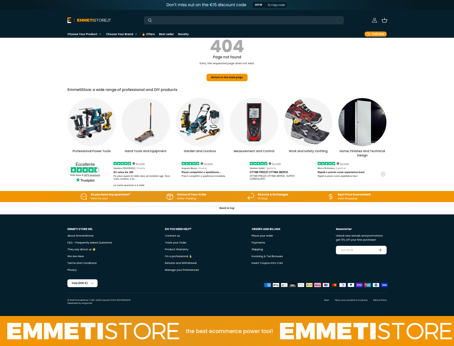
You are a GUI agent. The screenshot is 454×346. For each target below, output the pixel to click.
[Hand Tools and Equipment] (146, 122)
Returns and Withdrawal (180, 263)
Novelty (183, 34)
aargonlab (86, 303)
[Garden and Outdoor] (200, 122)
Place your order (262, 235)
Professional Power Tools (92, 151)
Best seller (166, 34)
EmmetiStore (81, 300)
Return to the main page (227, 77)
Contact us (172, 235)
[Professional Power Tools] (92, 122)
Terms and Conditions (82, 263)
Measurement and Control (254, 151)
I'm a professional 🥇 (178, 256)
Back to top (227, 208)
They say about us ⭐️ (81, 249)
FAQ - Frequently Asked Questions (89, 242)
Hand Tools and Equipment (146, 151)
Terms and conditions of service (351, 300)
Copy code (278, 5)
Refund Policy (380, 300)
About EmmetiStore (80, 235)
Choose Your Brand (119, 34)
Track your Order (176, 242)
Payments (258, 242)
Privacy (72, 270)
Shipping (257, 249)
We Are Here (75, 256)
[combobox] (244, 20)
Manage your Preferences (182, 270)
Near (326, 300)
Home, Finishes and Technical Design (362, 153)
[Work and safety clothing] (308, 122)
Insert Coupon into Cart (267, 263)
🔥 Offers (148, 34)
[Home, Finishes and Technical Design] (362, 122)
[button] (384, 20)
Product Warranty (176, 249)
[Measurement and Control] (254, 122)
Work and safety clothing (308, 151)
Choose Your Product (82, 34)
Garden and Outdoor (200, 151)
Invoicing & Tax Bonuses (267, 256)
